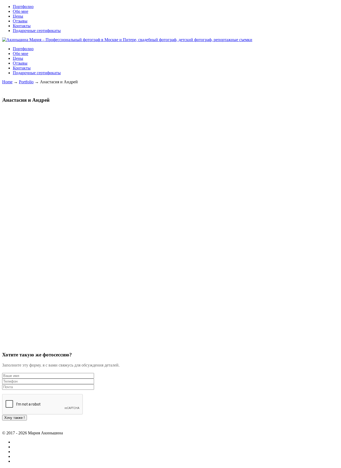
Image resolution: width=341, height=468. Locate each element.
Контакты (22, 25)
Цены (18, 16)
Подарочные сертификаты (37, 30)
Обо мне (20, 11)
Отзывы (20, 21)
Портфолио (23, 6)
